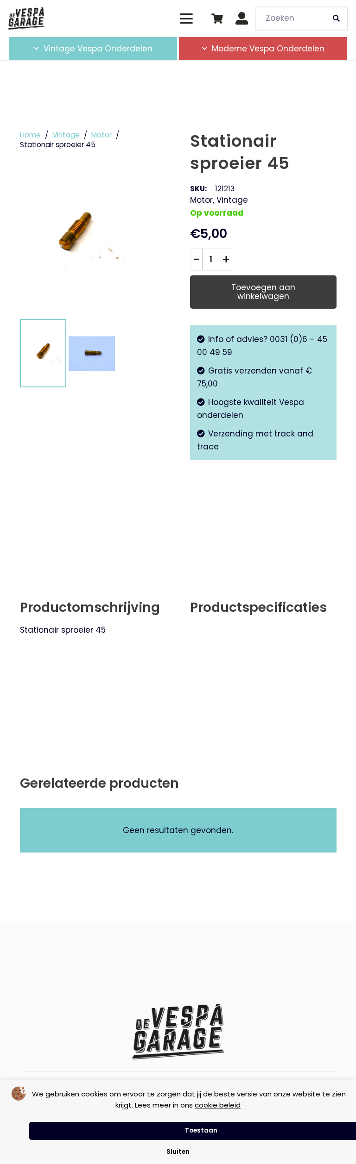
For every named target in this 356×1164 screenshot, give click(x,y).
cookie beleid (218, 1105)
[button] (186, 18)
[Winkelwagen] (217, 18)
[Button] (242, 18)
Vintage (66, 135)
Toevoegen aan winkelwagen (263, 292)
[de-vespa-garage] (26, 18)
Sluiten (178, 1151)
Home (30, 135)
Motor (101, 135)
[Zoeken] (336, 18)
